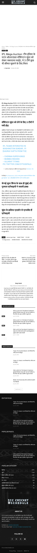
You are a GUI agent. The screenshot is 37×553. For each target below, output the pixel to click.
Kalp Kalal (7, 68)
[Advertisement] (18, 24)
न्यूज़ (6, 50)
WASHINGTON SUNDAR (27, 239)
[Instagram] (16, 539)
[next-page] (5, 338)
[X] (13, 72)
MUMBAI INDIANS (16, 239)
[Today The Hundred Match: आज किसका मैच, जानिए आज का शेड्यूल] (7, 353)
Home (3, 46)
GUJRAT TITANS (20, 237)
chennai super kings (10, 237)
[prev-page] (3, 338)
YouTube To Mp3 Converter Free (21, 527)
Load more (17, 389)
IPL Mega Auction (6, 239)
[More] (25, 72)
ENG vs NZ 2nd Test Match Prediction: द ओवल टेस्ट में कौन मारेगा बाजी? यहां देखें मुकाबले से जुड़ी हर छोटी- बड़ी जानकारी (23, 331)
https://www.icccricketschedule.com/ (18, 285)
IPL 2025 (27, 237)
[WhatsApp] (20, 72)
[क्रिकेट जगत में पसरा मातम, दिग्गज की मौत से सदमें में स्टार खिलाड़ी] (7, 382)
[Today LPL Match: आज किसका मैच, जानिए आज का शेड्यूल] (7, 363)
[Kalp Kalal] (3, 68)
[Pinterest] (16, 72)
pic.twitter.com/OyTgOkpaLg (17, 164)
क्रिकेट (7, 46)
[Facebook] (9, 72)
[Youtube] (25, 539)
